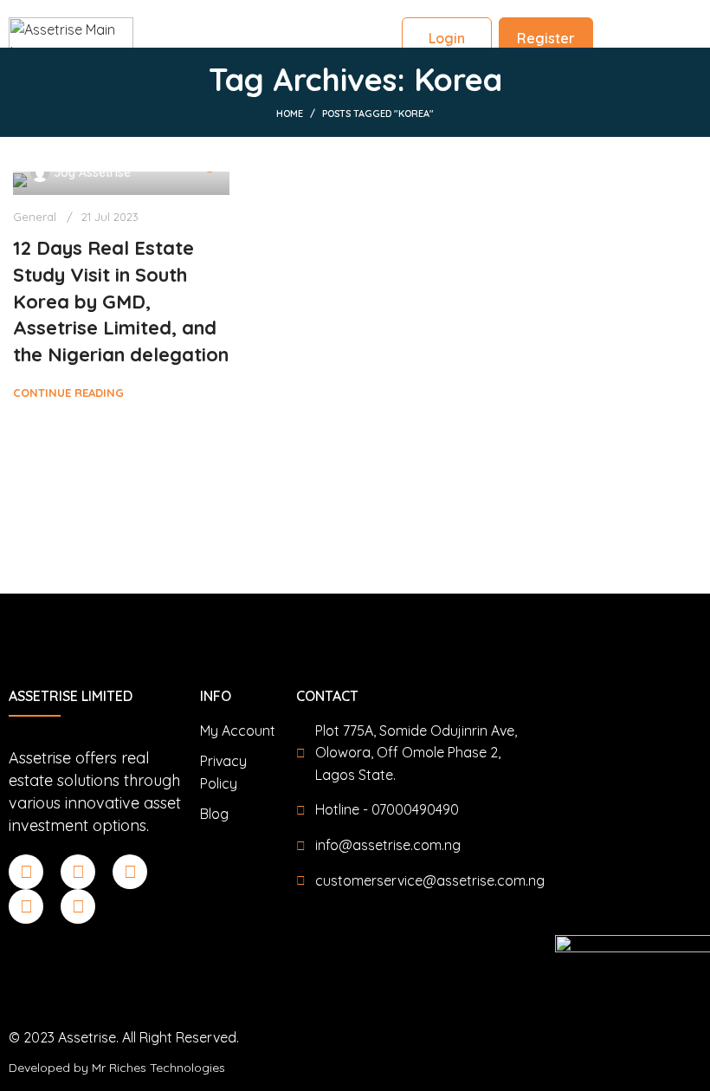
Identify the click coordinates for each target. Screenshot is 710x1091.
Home (289, 113)
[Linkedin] (78, 871)
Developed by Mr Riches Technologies (117, 1067)
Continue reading (68, 392)
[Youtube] (78, 906)
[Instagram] (130, 871)
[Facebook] (26, 871)
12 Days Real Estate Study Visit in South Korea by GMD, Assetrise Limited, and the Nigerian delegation (121, 301)
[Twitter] (26, 906)
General (34, 217)
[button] (675, 23)
